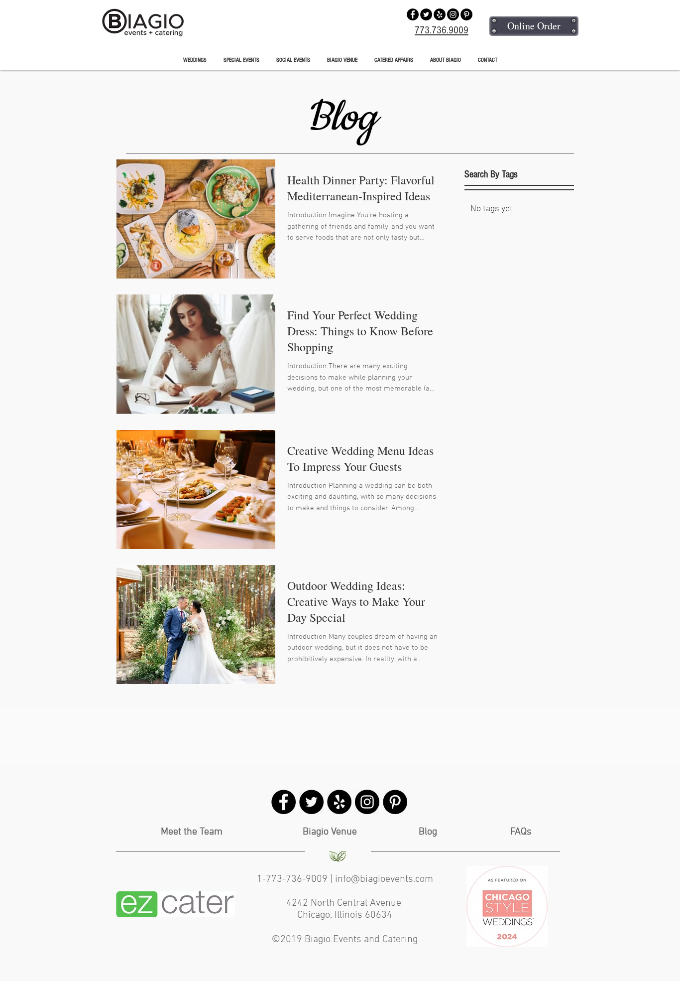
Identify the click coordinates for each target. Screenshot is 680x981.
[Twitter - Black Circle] (426, 14)
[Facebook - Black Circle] (413, 14)
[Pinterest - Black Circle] (466, 14)
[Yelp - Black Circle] (440, 14)
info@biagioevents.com (384, 879)
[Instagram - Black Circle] (453, 14)
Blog (428, 832)
